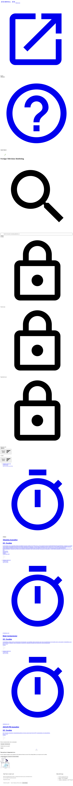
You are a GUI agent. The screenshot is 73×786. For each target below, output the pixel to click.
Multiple (4, 536)
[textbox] (35, 234)
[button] (36, 148)
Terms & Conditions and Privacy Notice (16, 782)
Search (2, 235)
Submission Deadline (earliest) (3, 451)
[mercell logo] (8, 2)
